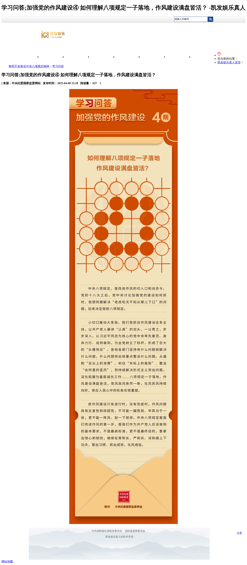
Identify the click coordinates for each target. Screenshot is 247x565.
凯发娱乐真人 (53, 56)
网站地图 (7, 561)
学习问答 (58, 66)
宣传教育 (103, 56)
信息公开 (78, 56)
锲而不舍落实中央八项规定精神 (29, 66)
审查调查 (179, 56)
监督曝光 (154, 56)
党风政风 (129, 56)
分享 (239, 533)
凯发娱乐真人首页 (229, 62)
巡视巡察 (205, 56)
